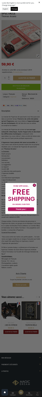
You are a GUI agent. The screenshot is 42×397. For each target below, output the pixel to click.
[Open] (4, 392)
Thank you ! (21, 209)
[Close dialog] (34, 185)
